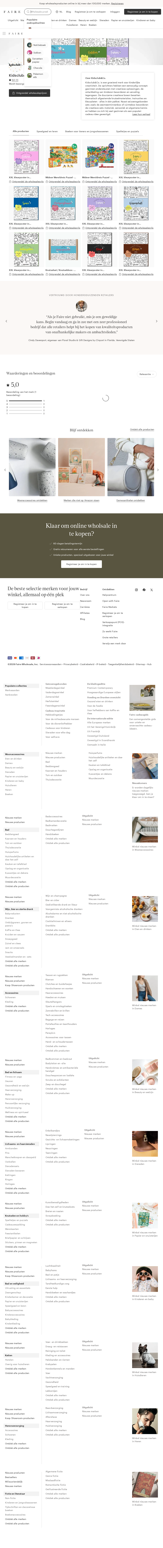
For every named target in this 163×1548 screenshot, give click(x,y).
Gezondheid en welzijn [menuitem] (17, 1085)
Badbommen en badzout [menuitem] (59, 1058)
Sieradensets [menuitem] (12, 1166)
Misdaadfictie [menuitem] (53, 1480)
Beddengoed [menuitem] (52, 766)
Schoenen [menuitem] (10, 997)
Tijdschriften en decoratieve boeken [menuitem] (20, 1509)
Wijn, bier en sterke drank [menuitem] (19, 909)
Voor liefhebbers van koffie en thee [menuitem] (103, 712)
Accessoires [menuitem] (11, 992)
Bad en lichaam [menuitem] (13, 1072)
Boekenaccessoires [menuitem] (15, 1514)
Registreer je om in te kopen (143, 11)
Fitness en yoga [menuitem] (13, 1076)
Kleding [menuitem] (9, 1001)
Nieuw (24, 20)
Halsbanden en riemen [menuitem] (58, 1359)
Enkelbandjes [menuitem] (53, 1130)
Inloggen (115, 11)
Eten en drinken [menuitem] (13, 758)
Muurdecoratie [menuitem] (96, 778)
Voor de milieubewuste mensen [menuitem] (62, 719)
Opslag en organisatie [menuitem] (100, 769)
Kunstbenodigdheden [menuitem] (57, 1202)
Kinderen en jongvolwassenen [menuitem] (21, 1502)
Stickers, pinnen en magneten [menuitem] (21, 1242)
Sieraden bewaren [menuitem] (15, 1170)
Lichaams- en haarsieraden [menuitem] (20, 1144)
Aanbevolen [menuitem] (11, 694)
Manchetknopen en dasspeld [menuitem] (20, 1157)
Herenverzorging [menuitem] (14, 1098)
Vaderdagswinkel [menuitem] (55, 692)
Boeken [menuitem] (9, 794)
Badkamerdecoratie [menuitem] (56, 820)
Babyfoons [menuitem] (51, 1270)
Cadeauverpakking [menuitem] (15, 1224)
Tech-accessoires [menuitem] (55, 1015)
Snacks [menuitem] (9, 952)
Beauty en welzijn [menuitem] (14, 767)
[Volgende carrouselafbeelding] (156, 321)
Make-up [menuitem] (9, 1094)
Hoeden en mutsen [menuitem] (56, 997)
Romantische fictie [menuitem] (56, 1484)
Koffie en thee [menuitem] (12, 930)
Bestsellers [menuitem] (11, 1477)
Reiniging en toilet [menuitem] (55, 1350)
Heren (83, 24)
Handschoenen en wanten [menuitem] (59, 988)
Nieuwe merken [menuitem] (54, 753)
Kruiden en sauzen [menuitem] (15, 934)
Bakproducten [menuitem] (12, 913)
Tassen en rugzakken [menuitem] (57, 975)
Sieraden (104, 20)
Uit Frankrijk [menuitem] (93, 731)
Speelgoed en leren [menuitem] (15, 1305)
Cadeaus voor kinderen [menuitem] (58, 728)
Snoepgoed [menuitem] (11, 939)
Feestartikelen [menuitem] (12, 1233)
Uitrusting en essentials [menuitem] (17, 1288)
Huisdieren (72, 24)
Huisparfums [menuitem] (95, 753)
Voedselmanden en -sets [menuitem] (18, 956)
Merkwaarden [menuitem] (12, 690)
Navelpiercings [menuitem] (54, 1135)
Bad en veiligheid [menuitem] (14, 1283)
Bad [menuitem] (48, 761)
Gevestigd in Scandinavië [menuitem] (101, 740)
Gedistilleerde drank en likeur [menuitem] (61, 904)
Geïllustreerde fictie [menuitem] (56, 1489)
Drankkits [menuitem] (50, 925)
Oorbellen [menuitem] (10, 1161)
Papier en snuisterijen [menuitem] (16, 776)
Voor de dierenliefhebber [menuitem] (59, 723)
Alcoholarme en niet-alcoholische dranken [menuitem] (64, 915)
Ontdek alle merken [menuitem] (15, 881)
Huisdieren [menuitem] (11, 785)
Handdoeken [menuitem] (52, 834)
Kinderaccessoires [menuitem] (15, 1314)
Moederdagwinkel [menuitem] (55, 687)
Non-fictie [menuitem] (10, 1498)
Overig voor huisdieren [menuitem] (17, 1364)
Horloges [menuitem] (50, 1028)
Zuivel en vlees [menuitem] (13, 943)
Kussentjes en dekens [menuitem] (100, 773)
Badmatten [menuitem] (51, 825)
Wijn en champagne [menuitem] (56, 895)
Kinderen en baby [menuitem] (14, 780)
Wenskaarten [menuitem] (12, 1229)
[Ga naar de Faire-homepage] (12, 12)
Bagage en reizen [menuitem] (55, 1019)
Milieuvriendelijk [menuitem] (13, 1481)
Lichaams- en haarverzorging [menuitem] (61, 1279)
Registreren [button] (117, 3)
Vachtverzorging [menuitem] (54, 1377)
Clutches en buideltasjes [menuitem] (59, 984)
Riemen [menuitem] (50, 979)
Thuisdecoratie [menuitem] (53, 779)
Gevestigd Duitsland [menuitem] (98, 735)
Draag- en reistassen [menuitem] (57, 1346)
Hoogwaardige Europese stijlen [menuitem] (103, 692)
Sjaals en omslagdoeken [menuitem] (59, 1006)
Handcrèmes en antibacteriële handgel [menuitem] (62, 1069)
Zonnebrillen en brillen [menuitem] (58, 1010)
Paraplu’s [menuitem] (50, 1032)
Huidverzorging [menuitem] (13, 1107)
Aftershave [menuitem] (51, 1416)
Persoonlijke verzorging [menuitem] (17, 1103)
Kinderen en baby (145, 20)
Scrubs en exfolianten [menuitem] (57, 1079)
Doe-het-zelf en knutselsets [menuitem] (60, 1206)
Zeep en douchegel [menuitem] (56, 1084)
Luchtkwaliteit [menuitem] (53, 1265)
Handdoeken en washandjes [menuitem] (61, 1292)
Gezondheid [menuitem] (52, 1382)
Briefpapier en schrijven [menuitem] (17, 1237)
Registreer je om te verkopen (90, 11)
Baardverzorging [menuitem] (54, 1408)
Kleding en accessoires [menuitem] (58, 1355)
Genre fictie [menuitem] (52, 1476)
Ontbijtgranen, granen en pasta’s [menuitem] (18, 924)
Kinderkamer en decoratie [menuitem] (19, 1297)
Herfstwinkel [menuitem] (52, 701)
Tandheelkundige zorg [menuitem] (57, 1283)
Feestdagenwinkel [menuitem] (55, 705)
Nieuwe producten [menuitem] (55, 757)
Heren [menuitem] (8, 789)
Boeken (93, 24)
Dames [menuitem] (9, 763)
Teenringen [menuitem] (51, 1152)
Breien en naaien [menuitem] (54, 1211)
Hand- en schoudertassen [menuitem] (59, 1041)
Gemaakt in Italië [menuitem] (96, 744)
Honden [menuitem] (9, 1359)
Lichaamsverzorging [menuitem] (56, 1412)
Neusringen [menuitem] (52, 1148)
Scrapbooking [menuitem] (53, 1215)
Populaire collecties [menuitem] (16, 685)
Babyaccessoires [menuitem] (14, 1310)
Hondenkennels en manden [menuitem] (60, 1368)
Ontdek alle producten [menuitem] (17, 886)
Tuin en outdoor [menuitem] (54, 775)
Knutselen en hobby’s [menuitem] (16, 1215)
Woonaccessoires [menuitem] (14, 754)
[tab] (21, 131)
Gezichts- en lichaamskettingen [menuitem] (63, 1139)
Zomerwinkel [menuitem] (52, 696)
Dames (72, 20)
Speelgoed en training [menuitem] (57, 1386)
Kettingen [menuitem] (10, 1175)
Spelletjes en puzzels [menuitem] (16, 1220)
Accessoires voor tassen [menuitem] (58, 1037)
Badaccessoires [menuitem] (54, 816)
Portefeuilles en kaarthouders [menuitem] (61, 1024)
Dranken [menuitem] (9, 918)
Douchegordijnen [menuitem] (55, 829)
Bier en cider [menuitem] (52, 900)
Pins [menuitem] (7, 1152)
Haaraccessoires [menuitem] (54, 992)
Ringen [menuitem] (9, 1179)
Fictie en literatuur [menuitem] (15, 1493)
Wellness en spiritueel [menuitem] (16, 1112)
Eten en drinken (58, 20)
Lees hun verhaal (141, 114)
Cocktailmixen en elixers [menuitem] (59, 921)
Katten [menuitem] (8, 1355)
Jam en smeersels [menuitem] (14, 947)
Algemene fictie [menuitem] (54, 1471)
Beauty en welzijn (88, 20)
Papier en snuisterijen (122, 20)
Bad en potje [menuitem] (52, 1274)
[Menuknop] (4, 33)
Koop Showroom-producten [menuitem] (19, 985)
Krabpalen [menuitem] (51, 1364)
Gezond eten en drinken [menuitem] (100, 701)
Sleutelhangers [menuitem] (54, 1001)
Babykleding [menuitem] (11, 1319)
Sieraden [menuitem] (10, 772)
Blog (68, 11)
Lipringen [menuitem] (51, 1144)
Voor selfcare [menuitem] (53, 737)
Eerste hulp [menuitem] (52, 1288)
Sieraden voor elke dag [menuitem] (58, 732)
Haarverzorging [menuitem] (13, 1090)
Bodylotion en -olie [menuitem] (56, 1063)
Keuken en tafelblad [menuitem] (99, 765)
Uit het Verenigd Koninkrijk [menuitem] (101, 727)
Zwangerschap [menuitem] (13, 1292)
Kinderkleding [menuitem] (12, 1323)
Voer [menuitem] (48, 1373)
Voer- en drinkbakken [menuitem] (57, 1342)
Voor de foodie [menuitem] (95, 705)
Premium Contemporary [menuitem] (100, 687)
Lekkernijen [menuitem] (51, 1390)
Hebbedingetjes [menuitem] (54, 714)
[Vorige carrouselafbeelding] (6, 321)
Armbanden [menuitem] (11, 1148)
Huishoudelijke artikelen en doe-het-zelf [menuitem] (106, 759)
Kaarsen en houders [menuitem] (56, 770)
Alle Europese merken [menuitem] (98, 722)
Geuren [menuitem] (9, 1081)
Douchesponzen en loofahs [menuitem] (60, 1075)
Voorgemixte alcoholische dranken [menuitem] (64, 909)
